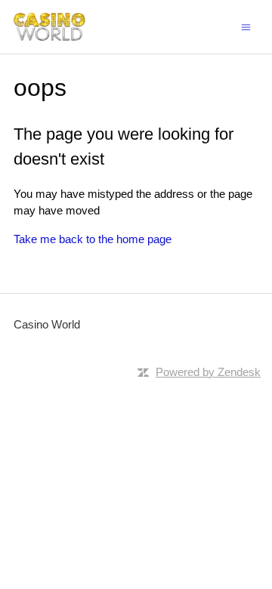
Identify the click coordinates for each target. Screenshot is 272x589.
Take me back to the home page (93, 239)
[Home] (49, 27)
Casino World (47, 324)
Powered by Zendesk (208, 371)
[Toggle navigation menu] (246, 26)
